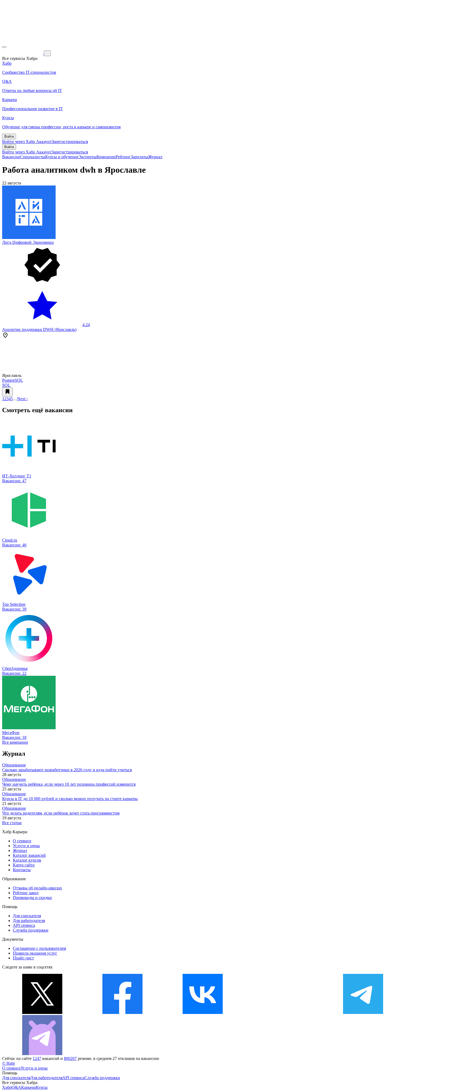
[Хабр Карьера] (23, 53)
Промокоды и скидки (32, 897)
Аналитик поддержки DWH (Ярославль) (39, 329)
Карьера (28, 1087)
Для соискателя (27, 915)
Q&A (16, 1087)
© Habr (8, 1063)
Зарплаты (139, 157)
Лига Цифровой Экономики (28, 242)
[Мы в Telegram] (363, 1012)
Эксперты (87, 157)
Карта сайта (23, 865)
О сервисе (22, 841)
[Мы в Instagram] (283, 1012)
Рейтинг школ (25, 892)
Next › (22, 398)
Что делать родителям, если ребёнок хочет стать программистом (61, 813)
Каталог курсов (27, 860)
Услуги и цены (26, 845)
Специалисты (32, 157)
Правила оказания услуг (35, 953)
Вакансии (11, 157)
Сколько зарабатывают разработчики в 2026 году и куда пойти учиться (67, 769)
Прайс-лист (23, 958)
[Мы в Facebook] (122, 1012)
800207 (70, 1058)
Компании (106, 157)
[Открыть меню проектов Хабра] (4, 47)
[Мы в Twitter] (42, 1012)
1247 (37, 1058)
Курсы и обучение (61, 157)
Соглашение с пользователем (39, 948)
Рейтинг (123, 157)
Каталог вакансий (29, 855)
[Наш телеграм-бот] (42, 1053)
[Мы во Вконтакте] (203, 1012)
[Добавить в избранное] (7, 392)
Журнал (155, 157)
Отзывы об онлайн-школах (37, 888)
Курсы (42, 1087)
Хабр (6, 1087)
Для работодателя (29, 920)
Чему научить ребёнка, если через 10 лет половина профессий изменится (69, 784)
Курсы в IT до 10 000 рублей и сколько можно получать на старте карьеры (70, 798)
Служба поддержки (30, 930)
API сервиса (24, 925)
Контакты (22, 869)
